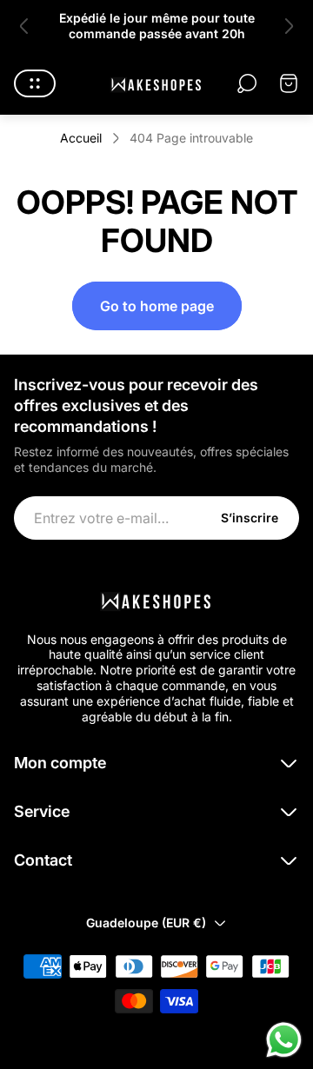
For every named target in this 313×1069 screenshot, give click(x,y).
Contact (43, 860)
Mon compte (60, 763)
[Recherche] (247, 83)
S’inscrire (249, 517)
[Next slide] (288, 26)
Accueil (81, 137)
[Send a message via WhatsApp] (283, 1039)
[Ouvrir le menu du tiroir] (35, 83)
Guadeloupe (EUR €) (146, 922)
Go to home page (157, 306)
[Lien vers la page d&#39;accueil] (156, 599)
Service (42, 811)
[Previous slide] (24, 26)
